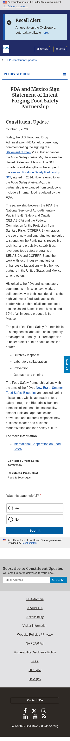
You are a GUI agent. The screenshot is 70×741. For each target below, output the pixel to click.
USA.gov (35, 679)
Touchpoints (28, 543)
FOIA (35, 661)
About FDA (35, 608)
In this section (17, 74)
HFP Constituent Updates (21, 59)
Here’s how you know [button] (14, 6)
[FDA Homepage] (6, 48)
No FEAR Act (35, 643)
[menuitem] (35, 464)
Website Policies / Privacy (35, 634)
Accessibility (35, 617)
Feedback (66, 364)
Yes (17, 508)
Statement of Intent (18, 152)
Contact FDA (35, 700)
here (45, 32)
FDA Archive (35, 599)
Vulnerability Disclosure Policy (35, 652)
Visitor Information (34, 625)
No (17, 519)
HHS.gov (35, 670)
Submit (35, 530)
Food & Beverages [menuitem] (19, 477)
